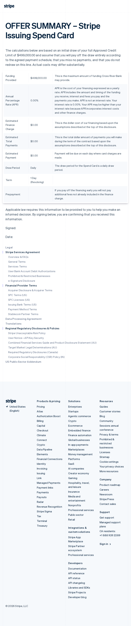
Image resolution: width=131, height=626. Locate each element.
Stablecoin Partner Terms (23, 314)
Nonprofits (74, 505)
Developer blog (77, 597)
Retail (71, 519)
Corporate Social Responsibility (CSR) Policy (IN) (36, 357)
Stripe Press (107, 499)
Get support (107, 517)
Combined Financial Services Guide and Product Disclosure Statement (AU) (52, 342)
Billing (40, 421)
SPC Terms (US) (17, 295)
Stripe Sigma (44, 511)
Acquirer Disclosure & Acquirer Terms (30, 290)
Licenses (105, 452)
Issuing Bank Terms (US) (22, 304)
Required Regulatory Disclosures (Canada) (33, 352)
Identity (41, 463)
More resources (109, 471)
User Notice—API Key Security (26, 338)
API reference (76, 573)
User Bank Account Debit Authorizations (32, 271)
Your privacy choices (112, 466)
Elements (42, 454)
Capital (41, 425)
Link (39, 478)
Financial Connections (49, 459)
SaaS (71, 463)
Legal (9, 247)
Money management (80, 454)
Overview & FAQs (18, 257)
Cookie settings (109, 461)
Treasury (42, 525)
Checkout (42, 430)
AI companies (76, 468)
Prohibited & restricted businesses (107, 443)
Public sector (76, 514)
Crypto (41, 444)
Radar (40, 502)
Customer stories (110, 411)
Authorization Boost (49, 416)
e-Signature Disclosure (21, 280)
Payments (43, 492)
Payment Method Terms (22, 309)
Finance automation (80, 435)
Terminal (42, 521)
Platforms (74, 459)
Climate (41, 435)
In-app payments (78, 444)
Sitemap (105, 457)
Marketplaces (76, 449)
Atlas (40, 411)
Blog (102, 416)
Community (106, 421)
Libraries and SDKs (79, 587)
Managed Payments (48, 482)
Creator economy (78, 473)
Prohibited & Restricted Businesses (29, 276)
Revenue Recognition (49, 506)
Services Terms (17, 266)
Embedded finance (79, 430)
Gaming (72, 478)
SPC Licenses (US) (19, 299)
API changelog (76, 582)
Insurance (74, 491)
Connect (42, 440)
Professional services (81, 510)
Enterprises (75, 406)
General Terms (17, 261)
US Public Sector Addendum (23, 361)
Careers (104, 489)
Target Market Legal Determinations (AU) (32, 347)
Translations (13, 323)
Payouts (42, 497)
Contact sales (108, 504)
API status (74, 578)
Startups (73, 411)
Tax (39, 516)
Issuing (41, 473)
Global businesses (79, 440)
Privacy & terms (109, 434)
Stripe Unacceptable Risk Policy (27, 333)
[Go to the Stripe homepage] (9, 401)
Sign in (104, 544)
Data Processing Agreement (23, 318)
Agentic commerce (79, 416)
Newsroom (106, 494)
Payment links (45, 487)
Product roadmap (110, 485)
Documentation (77, 568)
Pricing (41, 406)
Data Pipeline (44, 449)
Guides (104, 406)
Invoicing (42, 468)
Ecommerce (75, 425)
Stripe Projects (77, 592)
